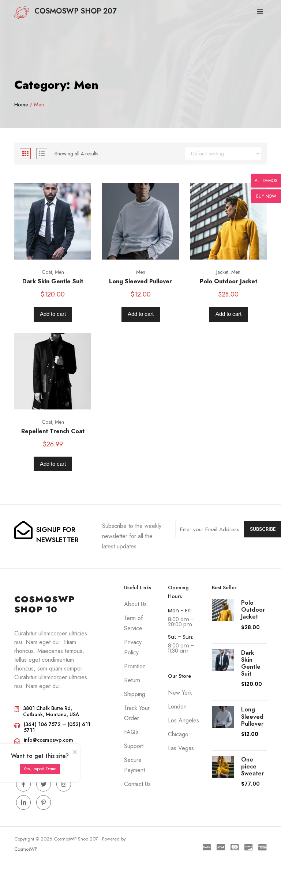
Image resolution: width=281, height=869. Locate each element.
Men (59, 272)
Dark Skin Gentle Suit (52, 281)
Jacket (222, 272)
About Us (135, 604)
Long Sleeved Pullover (140, 281)
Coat (47, 272)
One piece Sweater (252, 766)
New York (180, 692)
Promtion (135, 666)
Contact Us (137, 784)
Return (132, 680)
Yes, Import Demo (39, 769)
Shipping (134, 694)
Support (133, 746)
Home (21, 105)
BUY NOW (266, 196)
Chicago (178, 734)
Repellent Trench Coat (53, 431)
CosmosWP (25, 849)
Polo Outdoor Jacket (228, 281)
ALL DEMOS (266, 180)
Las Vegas (181, 748)
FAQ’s (131, 732)
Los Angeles (183, 720)
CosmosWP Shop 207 (75, 11)
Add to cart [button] (53, 314)
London (177, 706)
